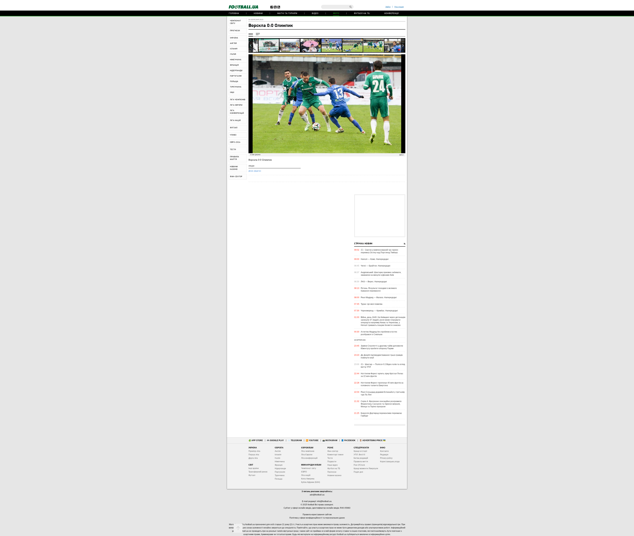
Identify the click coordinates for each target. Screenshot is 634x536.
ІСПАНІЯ (233, 49)
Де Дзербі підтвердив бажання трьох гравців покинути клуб (382, 356)
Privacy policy (386, 458)
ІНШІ (232, 92)
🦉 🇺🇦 (372, 440)
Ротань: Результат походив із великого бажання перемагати (379, 289)
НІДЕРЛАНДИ (236, 71)
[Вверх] (238, 528)
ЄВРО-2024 (235, 142)
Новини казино (334, 475)
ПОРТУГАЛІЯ (236, 76)
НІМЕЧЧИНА (235, 60)
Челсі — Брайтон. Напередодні (375, 266)
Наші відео (332, 465)
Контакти (384, 451)
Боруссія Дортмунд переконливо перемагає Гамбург (381, 414)
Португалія (280, 472)
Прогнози (331, 472)
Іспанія (278, 454)
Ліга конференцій (309, 458)
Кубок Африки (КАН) (310, 482)
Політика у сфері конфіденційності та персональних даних (317, 518)
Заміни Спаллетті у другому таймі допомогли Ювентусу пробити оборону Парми (382, 347)
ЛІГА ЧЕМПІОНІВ (237, 100)
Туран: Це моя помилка (371, 304)
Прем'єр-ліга (254, 451)
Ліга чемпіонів (307, 451)
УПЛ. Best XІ (359, 454)
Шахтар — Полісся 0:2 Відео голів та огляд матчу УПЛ (383, 365)
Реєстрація (399, 7)
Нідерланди (280, 468)
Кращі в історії (360, 451)
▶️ (312, 440)
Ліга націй (305, 475)
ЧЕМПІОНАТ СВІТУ (235, 22)
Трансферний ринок (257, 472)
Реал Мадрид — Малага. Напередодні (379, 297)
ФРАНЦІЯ (234, 65)
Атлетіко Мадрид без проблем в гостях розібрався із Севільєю (379, 333)
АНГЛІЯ (233, 43)
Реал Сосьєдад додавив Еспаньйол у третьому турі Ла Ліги (383, 393)
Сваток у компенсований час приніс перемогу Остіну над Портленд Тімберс (379, 251)
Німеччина (280, 461)
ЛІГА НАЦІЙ (235, 120)
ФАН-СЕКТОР (236, 177)
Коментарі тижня (335, 454)
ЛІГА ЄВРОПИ (236, 105)
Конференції (391, 13)
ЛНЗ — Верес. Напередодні (374, 281)
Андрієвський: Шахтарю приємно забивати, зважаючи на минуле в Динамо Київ (381, 273)
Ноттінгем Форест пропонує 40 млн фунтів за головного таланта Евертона (382, 384)
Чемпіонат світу (308, 468)
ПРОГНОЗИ (235, 31)
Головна (234, 13)
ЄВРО (304, 472)
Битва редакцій (361, 458)
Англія (278, 451)
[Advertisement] (380, 215)
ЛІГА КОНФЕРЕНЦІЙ (237, 112)
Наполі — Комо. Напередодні (374, 259)
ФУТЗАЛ (233, 128)
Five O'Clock (359, 465)
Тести (330, 458)
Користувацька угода (390, 461)
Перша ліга (253, 454)
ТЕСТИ (233, 150)
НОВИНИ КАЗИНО (234, 168)
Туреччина (279, 475)
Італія (277, 458)
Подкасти (331, 461)
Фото (336, 13)
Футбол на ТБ (362, 13)
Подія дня (358, 472)
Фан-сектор (332, 451)
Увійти (387, 7)
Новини (258, 13)
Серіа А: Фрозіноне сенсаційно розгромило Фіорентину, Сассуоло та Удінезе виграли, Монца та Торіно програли (381, 404)
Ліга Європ (306, 454)
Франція (278, 465)
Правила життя (361, 461)
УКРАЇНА (234, 38)
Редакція (384, 454)
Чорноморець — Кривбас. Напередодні (379, 311)
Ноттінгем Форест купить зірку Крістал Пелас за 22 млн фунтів (382, 374)
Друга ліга (253, 458)
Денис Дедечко (254, 171)
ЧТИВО (233, 135)
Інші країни (253, 468)
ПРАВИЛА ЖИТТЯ (234, 158)
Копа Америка (307, 479)
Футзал (251, 475)
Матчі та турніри (287, 13)
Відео (315, 13)
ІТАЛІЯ (233, 54)
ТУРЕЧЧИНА (235, 87)
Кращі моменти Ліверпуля (366, 468)
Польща (278, 479)
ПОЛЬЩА (234, 82)
